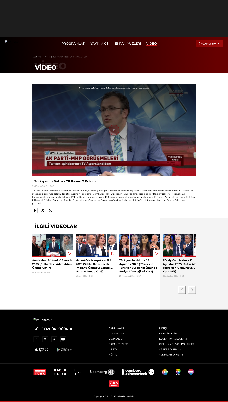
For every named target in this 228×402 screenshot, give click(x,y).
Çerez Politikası (170, 349)
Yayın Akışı (100, 43)
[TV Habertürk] (15, 43)
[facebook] (36, 339)
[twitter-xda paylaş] (42, 210)
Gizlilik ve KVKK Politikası (176, 344)
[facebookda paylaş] (34, 210)
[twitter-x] (45, 339)
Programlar (73, 43)
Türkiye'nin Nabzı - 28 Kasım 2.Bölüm (70, 57)
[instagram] (54, 339)
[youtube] (63, 339)
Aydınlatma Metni (171, 354)
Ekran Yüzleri (128, 43)
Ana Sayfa (37, 57)
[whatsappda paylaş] (50, 210)
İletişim (164, 328)
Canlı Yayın (116, 328)
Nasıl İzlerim (168, 333)
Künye (113, 354)
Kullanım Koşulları (173, 338)
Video (151, 43)
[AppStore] (42, 349)
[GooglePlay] (64, 349)
